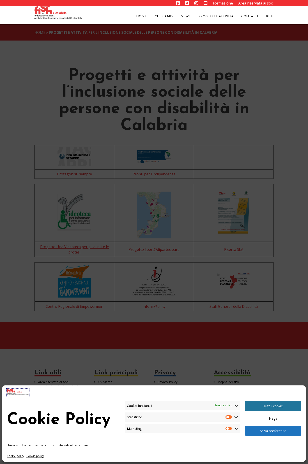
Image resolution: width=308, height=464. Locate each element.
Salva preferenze (273, 430)
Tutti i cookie (273, 406)
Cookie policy (15, 456)
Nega (273, 418)
